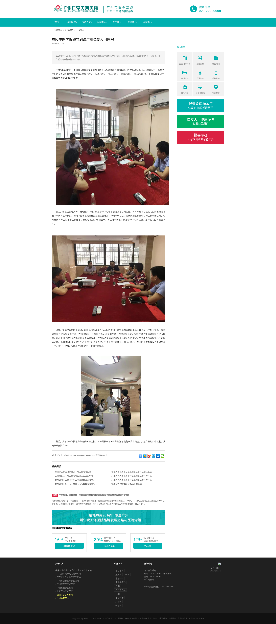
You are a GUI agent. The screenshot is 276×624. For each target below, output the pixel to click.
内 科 (117, 586)
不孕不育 (119, 571)
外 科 (127, 574)
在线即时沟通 (69, 546)
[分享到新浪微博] (149, 456)
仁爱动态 (69, 30)
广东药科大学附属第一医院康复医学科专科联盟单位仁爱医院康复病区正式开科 (94, 495)
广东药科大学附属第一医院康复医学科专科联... (132, 476)
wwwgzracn (215, 571)
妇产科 (118, 574)
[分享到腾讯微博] (154, 456)
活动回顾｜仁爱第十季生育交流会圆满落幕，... (76, 480)
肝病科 (118, 602)
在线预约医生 (108, 546)
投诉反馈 (163, 618)
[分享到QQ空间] (145, 456)
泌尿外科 (119, 578)
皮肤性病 (119, 598)
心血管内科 (120, 590)
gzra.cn (72, 6)
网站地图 (172, 618)
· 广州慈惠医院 (62, 598)
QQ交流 (147, 546)
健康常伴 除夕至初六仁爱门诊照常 (126, 484)
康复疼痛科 (120, 582)
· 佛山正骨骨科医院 (64, 595)
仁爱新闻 (80, 30)
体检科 (118, 605)
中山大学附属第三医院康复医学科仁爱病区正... (132, 472)
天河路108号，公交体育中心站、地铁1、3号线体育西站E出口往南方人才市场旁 (124, 618)
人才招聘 (181, 618)
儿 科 (117, 594)
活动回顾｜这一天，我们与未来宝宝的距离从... (76, 484)
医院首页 (58, 30)
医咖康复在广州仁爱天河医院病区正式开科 (74, 476)
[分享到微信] (162, 456)
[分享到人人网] (158, 456)
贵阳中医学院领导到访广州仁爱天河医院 (73, 472)
